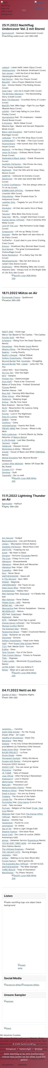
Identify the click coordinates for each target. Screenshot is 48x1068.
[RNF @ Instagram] (30, 984)
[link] (8, 33)
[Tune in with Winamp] (24, 967)
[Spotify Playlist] (24, 677)
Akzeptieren (7, 1064)
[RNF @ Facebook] (13, 984)
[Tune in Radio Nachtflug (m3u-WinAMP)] (41, 5)
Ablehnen (22, 1064)
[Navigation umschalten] (24, 10)
